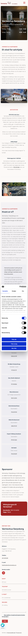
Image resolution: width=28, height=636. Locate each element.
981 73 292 (14, 398)
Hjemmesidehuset (11, 632)
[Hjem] (9, 3)
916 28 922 (14, 412)
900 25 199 (14, 356)
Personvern (19, 632)
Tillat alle (14, 339)
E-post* (4, 594)
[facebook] (3, 572)
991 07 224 (14, 440)
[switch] (24, 323)
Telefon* (5, 586)
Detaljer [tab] (14, 291)
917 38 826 (14, 384)
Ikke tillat (14, 348)
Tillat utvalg (14, 344)
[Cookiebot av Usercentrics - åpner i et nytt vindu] (19, 287)
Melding (4, 602)
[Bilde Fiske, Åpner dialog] (14, 189)
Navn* (4, 578)
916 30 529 (14, 454)
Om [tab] (23, 291)
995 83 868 (16, 167)
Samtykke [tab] (5, 291)
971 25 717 (14, 370)
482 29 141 (14, 426)
